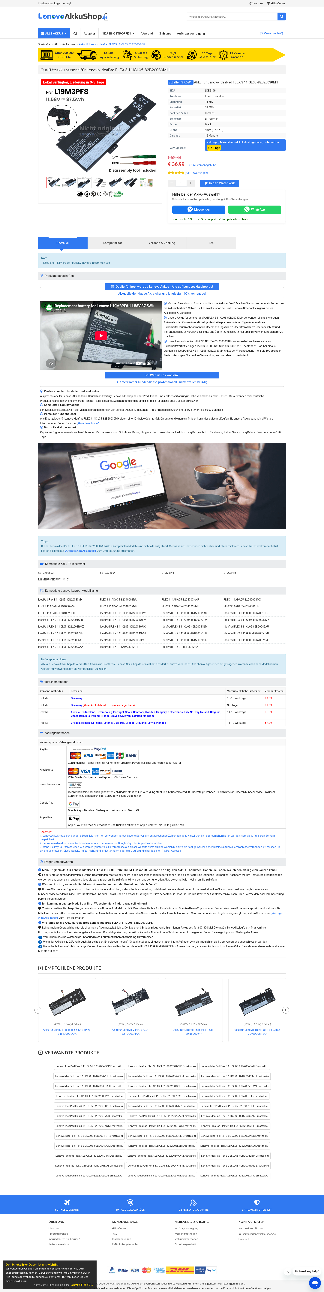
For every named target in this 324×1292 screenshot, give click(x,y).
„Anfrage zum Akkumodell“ (81, 550)
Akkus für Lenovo (64, 44)
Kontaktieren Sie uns (250, 1228)
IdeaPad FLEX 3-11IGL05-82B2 (180, 646)
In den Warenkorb (222, 183)
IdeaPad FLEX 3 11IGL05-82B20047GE (60, 633)
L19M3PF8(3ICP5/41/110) (53, 579)
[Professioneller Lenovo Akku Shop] (73, 20)
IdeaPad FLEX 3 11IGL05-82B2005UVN (246, 633)
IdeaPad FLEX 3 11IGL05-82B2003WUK (123, 626)
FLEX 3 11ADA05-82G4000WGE (56, 606)
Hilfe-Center (278, 3)
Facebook (244, 1239)
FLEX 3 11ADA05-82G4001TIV (241, 606)
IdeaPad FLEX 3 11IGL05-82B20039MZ (246, 619)
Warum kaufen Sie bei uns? (64, 1238)
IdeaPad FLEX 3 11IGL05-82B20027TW (184, 619)
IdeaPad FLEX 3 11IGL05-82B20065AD (60, 640)
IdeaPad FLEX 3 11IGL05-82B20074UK (184, 640)
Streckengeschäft (185, 1244)
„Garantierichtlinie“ (88, 423)
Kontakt (258, 3)
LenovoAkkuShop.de (118, 1283)
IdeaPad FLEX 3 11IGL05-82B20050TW (184, 633)
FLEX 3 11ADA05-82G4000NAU (180, 599)
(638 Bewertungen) (196, 172)
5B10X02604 (108, 572)
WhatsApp (258, 209)
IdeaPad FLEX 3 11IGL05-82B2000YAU (184, 613)
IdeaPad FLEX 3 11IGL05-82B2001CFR (246, 613)
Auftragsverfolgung (191, 33)
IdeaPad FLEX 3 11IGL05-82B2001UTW (123, 619)
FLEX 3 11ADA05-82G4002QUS (56, 613)
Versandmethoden (186, 1233)
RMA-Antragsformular (125, 1244)
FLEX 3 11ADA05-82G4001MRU (180, 606)
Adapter (89, 33)
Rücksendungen (121, 1238)
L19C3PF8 (230, 572)
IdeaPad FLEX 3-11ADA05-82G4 (119, 646)
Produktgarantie (58, 1233)
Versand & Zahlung (162, 243)
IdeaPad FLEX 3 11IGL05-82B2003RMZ (61, 626)
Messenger (202, 209)
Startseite (44, 44)
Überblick (62, 243)
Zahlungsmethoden (186, 1238)
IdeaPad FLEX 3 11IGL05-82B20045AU (246, 626)
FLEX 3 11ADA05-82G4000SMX (242, 599)
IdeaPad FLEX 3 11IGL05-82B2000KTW (123, 613)
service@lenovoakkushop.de (259, 1233)
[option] (100, 131)
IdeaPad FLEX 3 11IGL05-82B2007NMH (246, 640)
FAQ (211, 243)
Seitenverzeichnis (59, 1244)
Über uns (54, 1228)
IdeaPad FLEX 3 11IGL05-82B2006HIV (122, 640)
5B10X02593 (46, 572)
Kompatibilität (112, 243)
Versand (147, 33)
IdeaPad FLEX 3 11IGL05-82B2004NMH (123, 633)
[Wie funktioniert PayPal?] (206, 1270)
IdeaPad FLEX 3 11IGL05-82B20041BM (184, 626)
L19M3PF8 (168, 572)
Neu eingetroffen (116, 33)
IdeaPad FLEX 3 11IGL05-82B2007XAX (60, 646)
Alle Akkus (54, 33)
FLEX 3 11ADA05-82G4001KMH (118, 606)
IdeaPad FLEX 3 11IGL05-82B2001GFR (60, 619)
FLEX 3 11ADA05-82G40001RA (118, 599)
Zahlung (165, 33)
